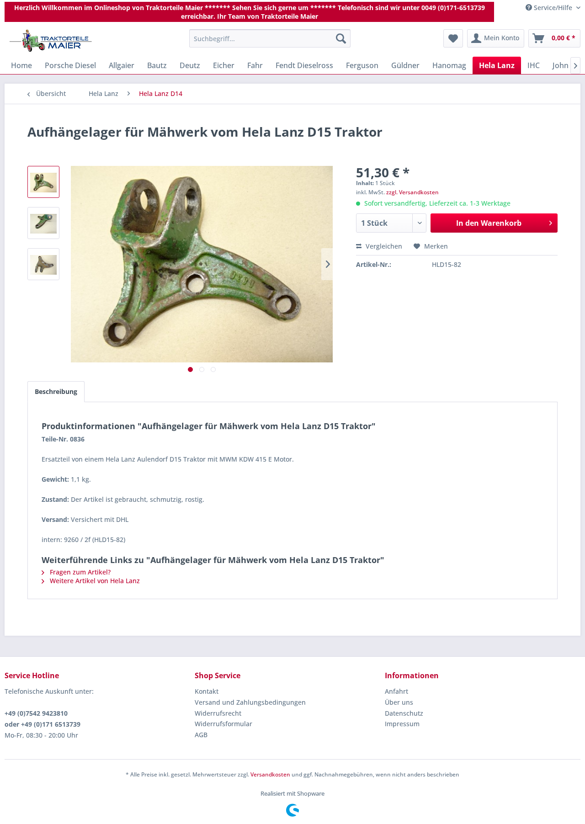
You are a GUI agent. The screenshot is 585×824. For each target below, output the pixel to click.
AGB (201, 734)
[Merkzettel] (453, 38)
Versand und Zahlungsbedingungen (250, 702)
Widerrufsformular (223, 723)
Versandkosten (270, 774)
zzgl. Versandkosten (412, 192)
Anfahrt (396, 691)
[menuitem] (270, 38)
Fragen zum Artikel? (79, 572)
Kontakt (206, 691)
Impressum (402, 723)
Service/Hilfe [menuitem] (553, 7)
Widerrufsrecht (218, 713)
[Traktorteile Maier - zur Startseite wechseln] (50, 40)
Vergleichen (383, 246)
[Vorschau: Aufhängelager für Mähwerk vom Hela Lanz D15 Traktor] (43, 182)
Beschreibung (56, 391)
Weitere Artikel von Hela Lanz (94, 580)
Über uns (399, 702)
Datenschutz (404, 713)
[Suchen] (341, 38)
